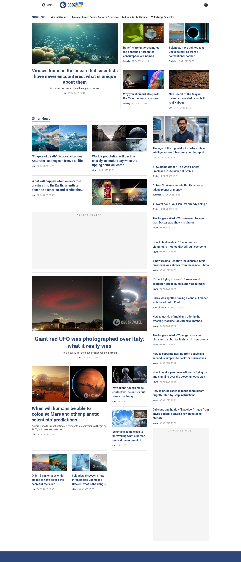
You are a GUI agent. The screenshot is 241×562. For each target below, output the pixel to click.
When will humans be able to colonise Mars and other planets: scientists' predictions (65, 414)
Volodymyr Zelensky (162, 17)
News (155, 227)
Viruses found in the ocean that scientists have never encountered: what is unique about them (75, 76)
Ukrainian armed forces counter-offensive (95, 17)
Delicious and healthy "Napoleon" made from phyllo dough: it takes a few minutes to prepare (181, 414)
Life (64, 93)
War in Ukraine (59, 17)
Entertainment (159, 307)
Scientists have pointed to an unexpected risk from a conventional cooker (187, 52)
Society (126, 61)
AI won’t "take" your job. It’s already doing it (180, 204)
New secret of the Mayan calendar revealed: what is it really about (187, 98)
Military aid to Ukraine (135, 17)
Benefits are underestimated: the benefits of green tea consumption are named (141, 52)
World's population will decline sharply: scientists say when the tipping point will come (114, 160)
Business (157, 195)
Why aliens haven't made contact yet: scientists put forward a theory (128, 392)
